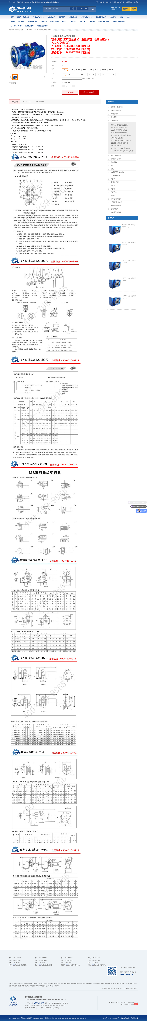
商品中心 (22, 30)
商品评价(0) (40, 101)
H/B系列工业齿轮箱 (17, 21)
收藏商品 (13, 83)
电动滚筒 (113, 17)
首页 (12, 17)
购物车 (134, 9)
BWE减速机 (66, 1018)
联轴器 (92, 21)
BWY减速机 (52, 1018)
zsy (71, 8)
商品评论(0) (27, 101)
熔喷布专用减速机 (23, 17)
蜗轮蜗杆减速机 (101, 17)
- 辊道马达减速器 (115, 145)
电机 (128, 17)
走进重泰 (104, 988)
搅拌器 (73, 21)
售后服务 (122, 988)
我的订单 (125, 9)
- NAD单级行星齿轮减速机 (118, 127)
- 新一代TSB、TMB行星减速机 (120, 148)
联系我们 (129, 2)
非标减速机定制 (103, 21)
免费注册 (101, 2)
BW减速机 (45, 1018)
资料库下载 (115, 2)
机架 (121, 17)
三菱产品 (82, 21)
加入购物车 (90, 92)
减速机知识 (129, 988)
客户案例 (116, 988)
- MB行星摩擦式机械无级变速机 (120, 140)
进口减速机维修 (16, 26)
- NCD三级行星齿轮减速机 (118, 133)
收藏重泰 (135, 2)
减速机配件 (29, 26)
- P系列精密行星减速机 (117, 138)
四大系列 (62, 17)
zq (78, 8)
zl (75, 8)
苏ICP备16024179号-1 (114, 1018)
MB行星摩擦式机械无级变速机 (42, 30)
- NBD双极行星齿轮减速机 (118, 130)
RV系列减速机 (32, 21)
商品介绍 (15, 102)
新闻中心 (110, 988)
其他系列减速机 (42, 26)
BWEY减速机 (74, 1018)
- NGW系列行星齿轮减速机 (119, 125)
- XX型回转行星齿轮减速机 (119, 143)
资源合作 (108, 2)
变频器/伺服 (54, 21)
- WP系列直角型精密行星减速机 (120, 135)
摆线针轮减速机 (38, 17)
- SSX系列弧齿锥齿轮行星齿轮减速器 (122, 151)
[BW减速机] (20, 11)
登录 (96, 2)
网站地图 (135, 1018)
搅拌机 (44, 21)
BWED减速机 (82, 1018)
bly (82, 8)
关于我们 (122, 2)
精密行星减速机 (86, 17)
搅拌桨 (64, 21)
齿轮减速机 (51, 17)
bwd (86, 8)
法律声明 (129, 1018)
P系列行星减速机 (118, 21)
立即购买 (70, 92)
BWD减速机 (59, 1018)
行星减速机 (73, 17)
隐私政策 (123, 1018)
